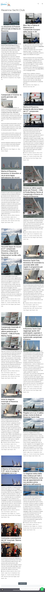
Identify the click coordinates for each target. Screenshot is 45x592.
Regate (6, 150)
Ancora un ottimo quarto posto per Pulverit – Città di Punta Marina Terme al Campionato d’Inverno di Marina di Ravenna (33, 192)
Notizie (2, 150)
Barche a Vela (36, 152)
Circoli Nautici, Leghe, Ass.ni (10, 217)
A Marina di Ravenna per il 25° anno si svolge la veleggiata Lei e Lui (11, 471)
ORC (41, 156)
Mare (19, 149)
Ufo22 (24, 239)
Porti (24, 158)
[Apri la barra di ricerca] (38, 3)
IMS (28, 308)
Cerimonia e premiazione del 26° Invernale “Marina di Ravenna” (11, 540)
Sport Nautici (8, 222)
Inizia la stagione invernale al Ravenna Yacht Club (9, 401)
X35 (33, 86)
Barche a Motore (28, 152)
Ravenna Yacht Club (27, 86)
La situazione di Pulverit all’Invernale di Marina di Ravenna (10, 29)
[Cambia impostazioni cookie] (2, 589)
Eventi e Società (33, 156)
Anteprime (5, 215)
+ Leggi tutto (22, 583)
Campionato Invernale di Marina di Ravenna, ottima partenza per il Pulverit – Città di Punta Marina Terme (10, 331)
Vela (28, 160)
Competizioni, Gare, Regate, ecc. (32, 84)
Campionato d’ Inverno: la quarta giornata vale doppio (11, 97)
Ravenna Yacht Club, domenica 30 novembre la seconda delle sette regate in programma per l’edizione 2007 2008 (33, 265)
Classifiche (5, 77)
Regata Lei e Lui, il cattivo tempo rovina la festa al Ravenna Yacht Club (33, 415)
